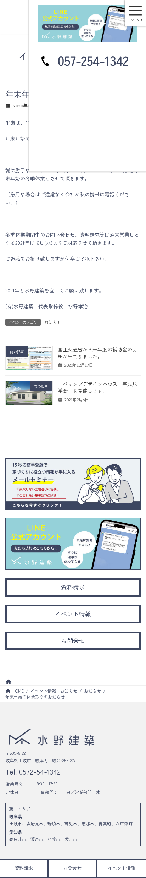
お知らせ (52, 322)
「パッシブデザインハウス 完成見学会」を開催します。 (97, 387)
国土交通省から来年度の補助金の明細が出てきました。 (97, 353)
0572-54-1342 (39, 771)
